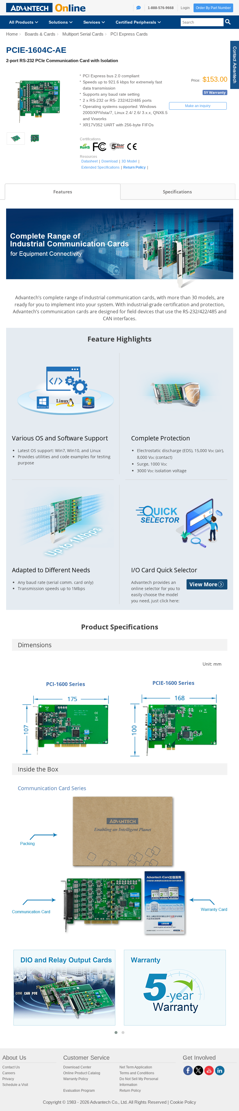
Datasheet (89, 161)
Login (185, 8)
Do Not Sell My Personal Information (138, 1082)
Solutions (59, 22)
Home (12, 34)
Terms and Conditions (136, 1073)
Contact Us (11, 1067)
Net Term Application (135, 1067)
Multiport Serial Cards (82, 34)
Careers (8, 1073)
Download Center (77, 1067)
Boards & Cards (40, 34)
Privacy (8, 1079)
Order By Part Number (213, 8)
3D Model (129, 161)
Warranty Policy (75, 1079)
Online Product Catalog (81, 1073)
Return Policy (134, 167)
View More (203, 584)
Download (109, 161)
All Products (22, 22)
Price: (196, 80)
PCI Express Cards (129, 34)
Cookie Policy (183, 1102)
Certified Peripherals (136, 22)
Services (92, 22)
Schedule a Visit (15, 1085)
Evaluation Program (79, 1091)
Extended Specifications (100, 167)
